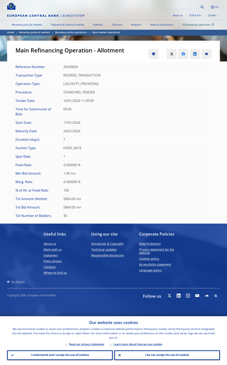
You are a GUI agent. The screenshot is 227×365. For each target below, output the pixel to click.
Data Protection (150, 244)
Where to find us (55, 273)
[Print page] (154, 54)
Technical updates (104, 249)
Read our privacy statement (86, 344)
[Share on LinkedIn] (195, 54)
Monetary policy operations (71, 32)
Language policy (150, 270)
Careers (212, 15)
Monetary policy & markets (27, 25)
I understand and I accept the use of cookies (60, 355)
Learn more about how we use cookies (138, 344)
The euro (117, 25)
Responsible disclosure (107, 255)
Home (10, 32)
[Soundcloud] (207, 296)
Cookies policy (149, 258)
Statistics (98, 25)
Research (136, 25)
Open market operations (106, 32)
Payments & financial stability (67, 25)
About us (178, 15)
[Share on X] (172, 54)
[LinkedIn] (179, 296)
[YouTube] (197, 296)
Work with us (53, 249)
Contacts (50, 267)
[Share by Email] (207, 54)
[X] (169, 296)
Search (202, 7)
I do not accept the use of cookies (167, 355)
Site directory (18, 282)
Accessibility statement (155, 264)
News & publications (161, 25)
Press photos (53, 261)
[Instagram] (188, 296)
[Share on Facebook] (183, 54)
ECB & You (195, 15)
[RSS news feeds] (216, 296)
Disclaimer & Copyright (107, 244)
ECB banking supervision (196, 25)
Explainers (51, 255)
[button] (208, 7)
